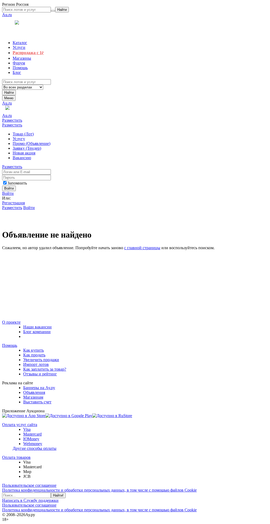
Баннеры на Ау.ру (39, 387)
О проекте (11, 322)
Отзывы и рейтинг (40, 374)
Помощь (9, 345)
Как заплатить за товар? (44, 369)
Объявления (34, 392)
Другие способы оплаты (34, 448)
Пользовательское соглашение (29, 485)
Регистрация (13, 203)
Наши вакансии (37, 327)
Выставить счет (37, 402)
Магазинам (33, 397)
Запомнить (17, 183)
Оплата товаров (16, 457)
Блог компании (37, 331)
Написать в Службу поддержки (30, 500)
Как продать (34, 355)
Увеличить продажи (41, 359)
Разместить (12, 120)
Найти (9, 93)
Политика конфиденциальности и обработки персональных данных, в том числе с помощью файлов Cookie (99, 490)
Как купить (33, 350)
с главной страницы (142, 248)
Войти (8, 193)
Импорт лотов (36, 364)
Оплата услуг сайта (19, 424)
